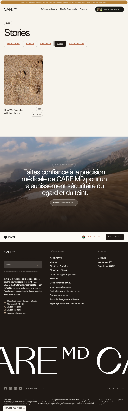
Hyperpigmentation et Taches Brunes (67, 304)
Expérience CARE (106, 266)
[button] (49, 9)
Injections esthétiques (60, 287)
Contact (83, 9)
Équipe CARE (105, 262)
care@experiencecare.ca (16, 313)
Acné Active (56, 258)
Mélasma (54, 279)
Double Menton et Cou (60, 283)
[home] (10, 9)
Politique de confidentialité (115, 389)
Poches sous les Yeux (60, 295)
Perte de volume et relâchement (65, 291)
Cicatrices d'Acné (58, 270)
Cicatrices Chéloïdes (60, 266)
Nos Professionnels (68, 9)
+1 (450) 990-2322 (14, 307)
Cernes (53, 262)
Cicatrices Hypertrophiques (63, 274)
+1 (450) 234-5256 (14, 310)
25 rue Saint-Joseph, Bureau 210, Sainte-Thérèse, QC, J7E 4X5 (22, 302)
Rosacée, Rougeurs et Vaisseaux (65, 299)
